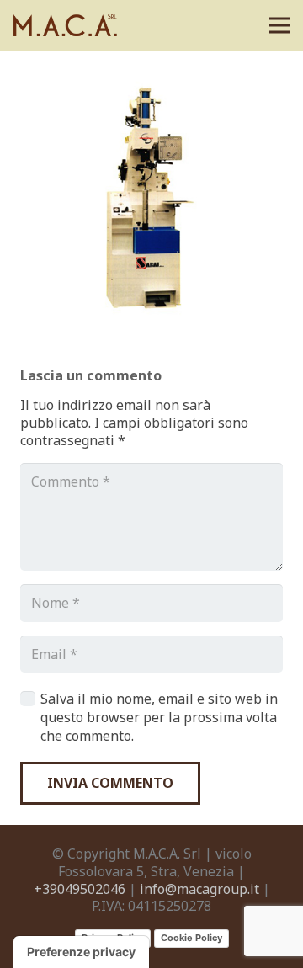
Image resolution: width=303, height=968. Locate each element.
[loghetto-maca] (67, 25)
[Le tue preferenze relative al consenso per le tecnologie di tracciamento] (81, 952)
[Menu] (279, 25)
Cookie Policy (191, 938)
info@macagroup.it (199, 889)
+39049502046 (79, 889)
